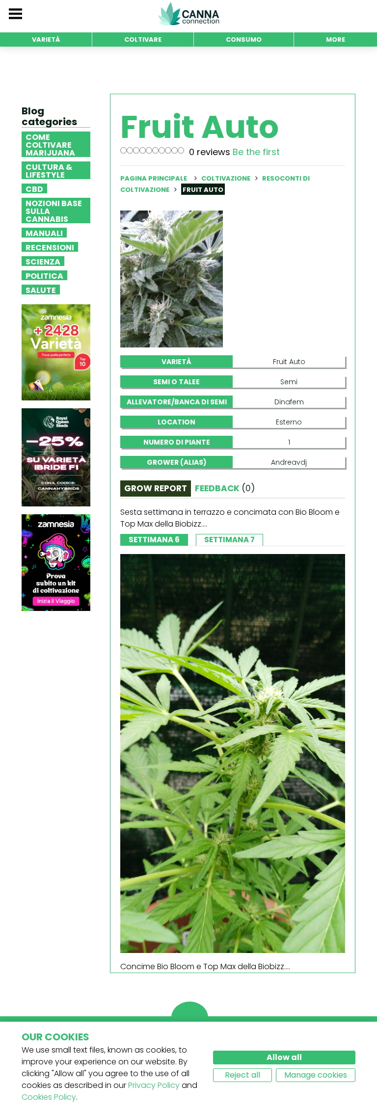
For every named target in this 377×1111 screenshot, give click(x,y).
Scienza (43, 261)
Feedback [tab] (225, 488)
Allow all (284, 1057)
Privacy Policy (154, 1085)
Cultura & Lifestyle (49, 170)
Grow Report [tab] (155, 488)
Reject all (242, 1075)
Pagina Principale (153, 178)
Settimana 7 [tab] (229, 539)
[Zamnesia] (56, 352)
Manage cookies (315, 1075)
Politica (44, 275)
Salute (41, 289)
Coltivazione (225, 178)
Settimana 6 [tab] (154, 539)
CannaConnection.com (188, 13)
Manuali (44, 233)
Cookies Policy (49, 1097)
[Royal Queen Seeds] (56, 457)
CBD (34, 188)
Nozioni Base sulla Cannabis (54, 210)
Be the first (256, 152)
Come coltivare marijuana (50, 144)
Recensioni (50, 247)
